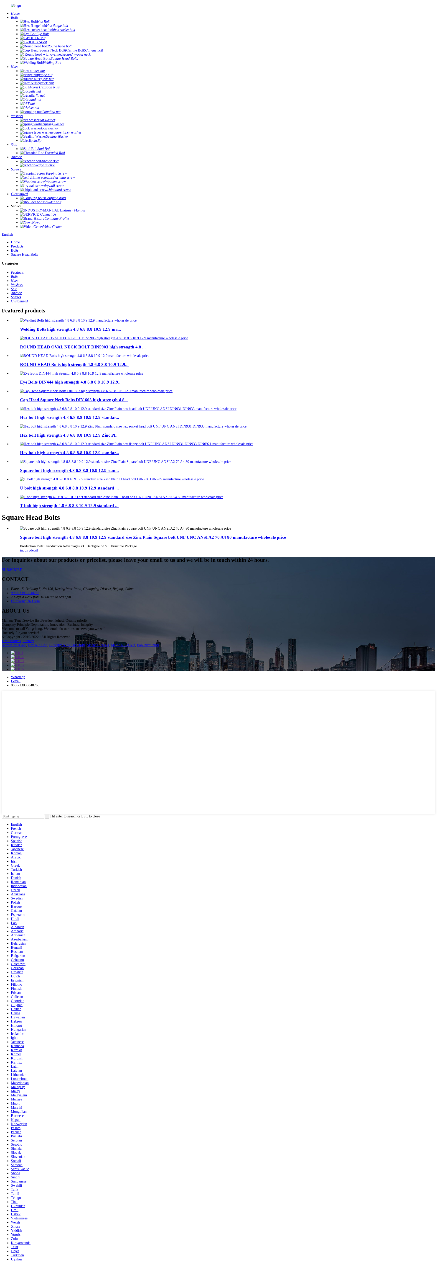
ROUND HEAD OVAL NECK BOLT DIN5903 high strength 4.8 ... (83, 347)
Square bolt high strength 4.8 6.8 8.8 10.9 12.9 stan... (69, 470)
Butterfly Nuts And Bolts (67, 645)
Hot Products (11, 641)
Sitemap (28, 641)
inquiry (25, 550)
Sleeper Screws (98, 645)
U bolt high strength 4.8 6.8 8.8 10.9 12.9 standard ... (69, 488)
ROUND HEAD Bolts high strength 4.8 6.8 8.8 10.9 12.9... (74, 364)
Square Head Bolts (24, 254)
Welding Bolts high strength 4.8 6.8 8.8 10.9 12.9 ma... (70, 329)
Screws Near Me (14, 645)
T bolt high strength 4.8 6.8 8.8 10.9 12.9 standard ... (69, 505)
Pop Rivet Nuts (148, 645)
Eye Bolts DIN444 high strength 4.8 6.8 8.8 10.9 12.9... (71, 382)
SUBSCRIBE (12, 570)
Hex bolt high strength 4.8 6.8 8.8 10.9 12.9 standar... (69, 417)
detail (34, 550)
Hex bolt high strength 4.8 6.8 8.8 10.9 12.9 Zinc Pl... (69, 435)
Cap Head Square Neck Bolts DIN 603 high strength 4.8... (74, 399)
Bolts (14, 250)
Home (15, 242)
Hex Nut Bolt (37, 645)
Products (17, 246)
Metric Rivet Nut (123, 645)
